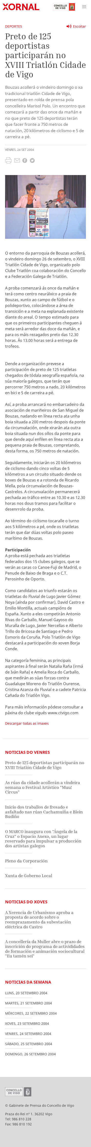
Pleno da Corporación (26, 860)
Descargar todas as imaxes (27, 723)
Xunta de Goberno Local (28, 875)
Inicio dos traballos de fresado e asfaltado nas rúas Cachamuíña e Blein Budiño (44, 811)
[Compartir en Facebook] (24, 161)
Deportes (13, 26)
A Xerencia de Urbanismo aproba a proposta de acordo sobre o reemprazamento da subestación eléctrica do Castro (39, 919)
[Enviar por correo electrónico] (17, 161)
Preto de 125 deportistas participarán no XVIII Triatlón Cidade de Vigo (44, 765)
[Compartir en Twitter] (32, 161)
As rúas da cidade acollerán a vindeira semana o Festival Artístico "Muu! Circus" (42, 787)
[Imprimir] (8, 161)
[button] (84, 7)
